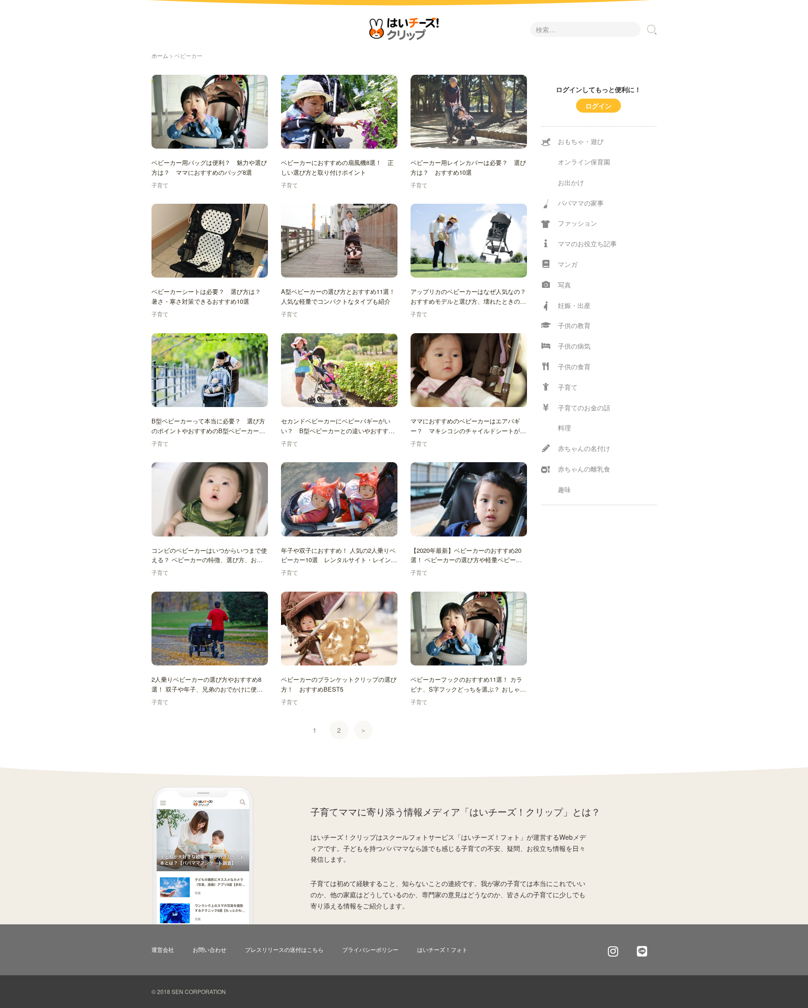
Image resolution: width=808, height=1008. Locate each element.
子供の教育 (574, 325)
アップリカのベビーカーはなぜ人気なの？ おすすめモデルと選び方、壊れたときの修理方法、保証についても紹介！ (469, 297)
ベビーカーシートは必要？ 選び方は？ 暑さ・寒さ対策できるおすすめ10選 (209, 296)
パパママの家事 (581, 202)
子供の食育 (574, 366)
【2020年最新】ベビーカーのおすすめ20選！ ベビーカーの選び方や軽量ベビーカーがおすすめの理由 (466, 555)
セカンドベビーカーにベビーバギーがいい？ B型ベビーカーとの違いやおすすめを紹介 (338, 426)
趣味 (564, 489)
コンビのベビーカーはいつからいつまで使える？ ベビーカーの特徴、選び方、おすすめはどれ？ (209, 555)
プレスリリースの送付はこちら (284, 949)
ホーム (160, 55)
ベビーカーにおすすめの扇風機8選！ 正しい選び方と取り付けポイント (337, 167)
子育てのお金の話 (584, 407)
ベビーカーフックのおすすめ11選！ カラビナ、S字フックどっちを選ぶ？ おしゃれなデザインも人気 (468, 684)
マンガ (567, 264)
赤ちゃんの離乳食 (584, 468)
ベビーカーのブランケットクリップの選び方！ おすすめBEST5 (339, 684)
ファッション (577, 223)
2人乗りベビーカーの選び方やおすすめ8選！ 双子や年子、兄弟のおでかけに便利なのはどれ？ (207, 684)
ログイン (598, 105)
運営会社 (163, 949)
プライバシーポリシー (370, 949)
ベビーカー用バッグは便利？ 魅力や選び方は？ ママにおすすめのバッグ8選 (209, 167)
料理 (564, 427)
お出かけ (571, 182)
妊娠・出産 (574, 305)
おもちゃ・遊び (581, 141)
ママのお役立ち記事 (587, 243)
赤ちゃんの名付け (584, 448)
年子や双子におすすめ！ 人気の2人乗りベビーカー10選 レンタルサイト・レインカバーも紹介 (339, 555)
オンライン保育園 (584, 161)
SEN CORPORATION (199, 991)
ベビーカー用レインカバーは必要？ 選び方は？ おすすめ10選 (468, 167)
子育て (160, 185)
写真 (564, 284)
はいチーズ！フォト (442, 949)
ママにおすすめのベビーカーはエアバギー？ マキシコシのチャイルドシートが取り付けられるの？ (468, 426)
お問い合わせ (209, 949)
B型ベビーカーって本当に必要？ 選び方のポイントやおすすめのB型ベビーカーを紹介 (208, 426)
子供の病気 (574, 345)
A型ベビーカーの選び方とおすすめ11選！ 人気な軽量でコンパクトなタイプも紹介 (338, 296)
